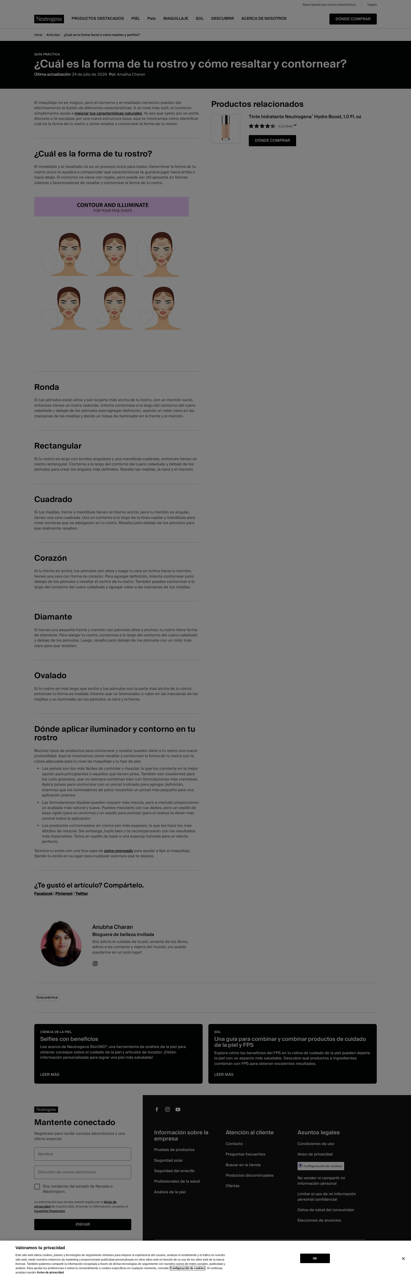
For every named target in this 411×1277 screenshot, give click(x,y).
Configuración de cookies (187, 1268)
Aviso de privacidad (50, 1272)
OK (315, 1258)
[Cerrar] (403, 1258)
